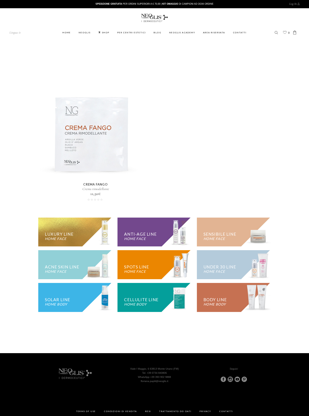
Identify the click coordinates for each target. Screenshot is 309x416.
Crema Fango (95, 184)
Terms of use (86, 411)
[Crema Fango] (92, 123)
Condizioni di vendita (120, 411)
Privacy (205, 411)
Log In (292, 4)
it (20, 32)
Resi (148, 411)
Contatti (226, 411)
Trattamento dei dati (175, 411)
